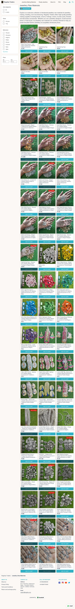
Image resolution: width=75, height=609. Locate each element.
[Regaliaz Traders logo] (2, 2)
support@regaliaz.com (26, 592)
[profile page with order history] (69, 2)
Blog (65, 2)
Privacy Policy (5, 584)
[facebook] (59, 582)
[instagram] (63, 582)
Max (12, 59)
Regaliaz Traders (9, 2)
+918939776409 (44, 584)
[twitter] (69, 582)
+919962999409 (44, 582)
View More (5, 51)
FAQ (59, 2)
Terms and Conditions (7, 587)
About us (52, 2)
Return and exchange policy (8, 589)
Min (3, 59)
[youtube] (66, 582)
